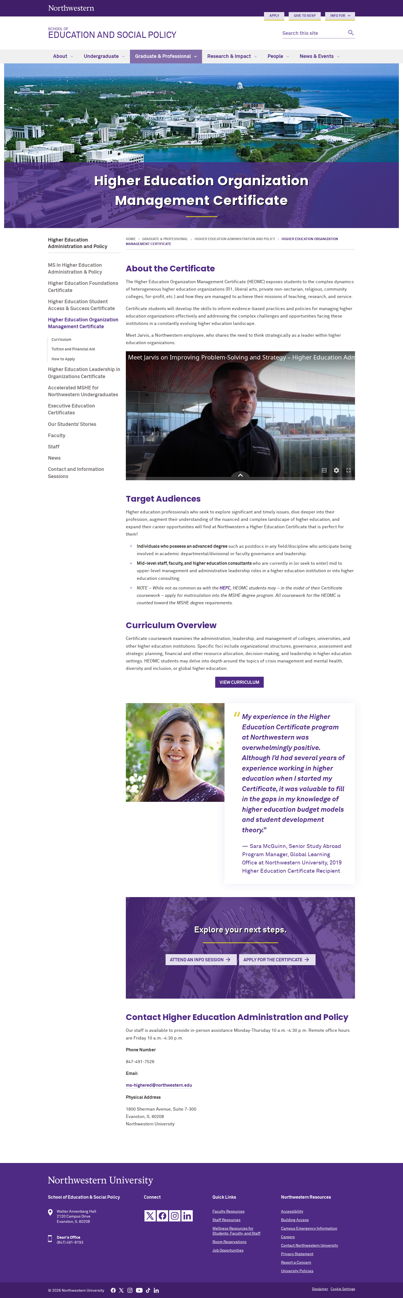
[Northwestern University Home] (71, 8)
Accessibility (292, 1211)
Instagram (174, 1215)
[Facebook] (113, 1290)
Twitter (150, 1215)
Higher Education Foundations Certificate (83, 287)
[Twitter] (121, 1290)
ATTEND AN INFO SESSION (197, 960)
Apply (274, 16)
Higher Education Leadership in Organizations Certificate (84, 373)
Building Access (295, 1220)
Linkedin (187, 1215)
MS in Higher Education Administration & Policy (75, 269)
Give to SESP (305, 16)
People (276, 56)
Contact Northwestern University (309, 1246)
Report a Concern (296, 1263)
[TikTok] (148, 1290)
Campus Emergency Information (309, 1228)
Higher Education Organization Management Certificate (83, 323)
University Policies (297, 1271)
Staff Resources (226, 1220)
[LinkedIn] (156, 1290)
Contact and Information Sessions (76, 473)
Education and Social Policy (112, 33)
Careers (288, 1237)
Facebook (162, 1215)
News (54, 458)
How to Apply (63, 359)
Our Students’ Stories (72, 424)
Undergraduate (102, 56)
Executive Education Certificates (71, 409)
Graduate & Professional (163, 56)
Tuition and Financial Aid (73, 349)
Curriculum (61, 340)
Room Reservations (229, 1242)
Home (131, 239)
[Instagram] (129, 1290)
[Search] (350, 33)
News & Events (317, 56)
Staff (53, 447)
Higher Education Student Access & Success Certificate (81, 305)
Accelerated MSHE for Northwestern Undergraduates (83, 391)
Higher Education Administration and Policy (235, 239)
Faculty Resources (228, 1211)
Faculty (57, 435)
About (60, 56)
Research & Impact (229, 56)
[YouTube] (139, 1290)
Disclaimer (320, 1289)
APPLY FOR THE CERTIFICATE (272, 960)
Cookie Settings (343, 1289)
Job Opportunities (227, 1250)
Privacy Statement (297, 1254)
